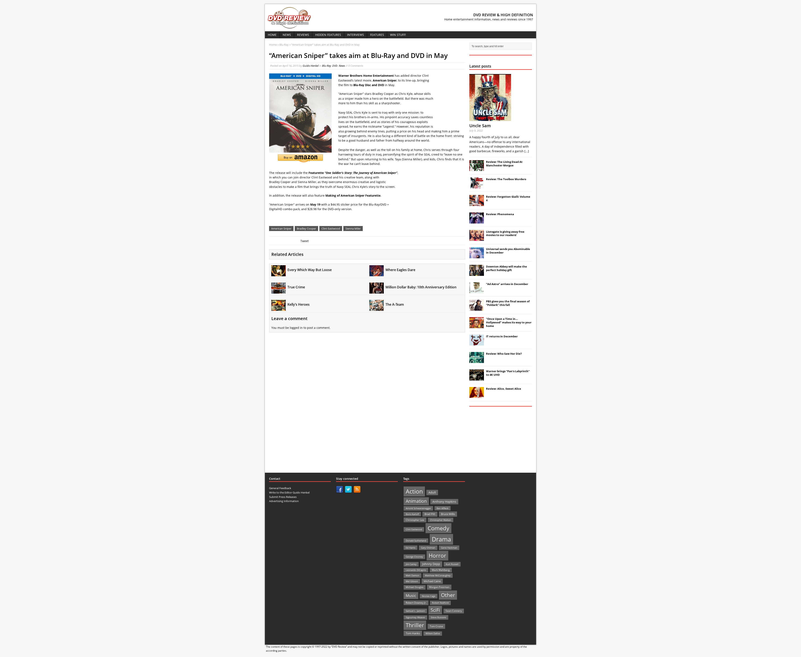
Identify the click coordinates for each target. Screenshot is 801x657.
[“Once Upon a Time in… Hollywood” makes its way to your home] (476, 326)
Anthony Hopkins (444, 502)
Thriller (415, 625)
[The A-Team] (376, 308)
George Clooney (414, 556)
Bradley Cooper (306, 228)
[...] (526, 151)
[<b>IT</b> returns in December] (476, 343)
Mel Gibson (412, 581)
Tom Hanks (413, 633)
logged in (296, 328)
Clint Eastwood (330, 228)
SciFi (435, 610)
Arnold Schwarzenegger (418, 508)
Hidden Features (328, 35)
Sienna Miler (353, 228)
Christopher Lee (415, 519)
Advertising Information (284, 501)
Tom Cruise (436, 626)
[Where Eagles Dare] (376, 274)
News (287, 35)
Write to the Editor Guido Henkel (289, 492)
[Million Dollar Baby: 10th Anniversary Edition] (376, 291)
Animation (416, 501)
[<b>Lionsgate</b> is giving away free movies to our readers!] (476, 238)
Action (414, 491)
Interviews (355, 35)
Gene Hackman (449, 547)
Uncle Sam (480, 125)
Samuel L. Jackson (415, 610)
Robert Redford (440, 602)
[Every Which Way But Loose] (278, 274)
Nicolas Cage (428, 596)
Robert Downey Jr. (416, 602)
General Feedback (280, 488)
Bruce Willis (448, 514)
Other (448, 595)
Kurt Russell (452, 564)
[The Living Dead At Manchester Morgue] (476, 169)
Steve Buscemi (438, 617)
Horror (437, 555)
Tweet (304, 241)
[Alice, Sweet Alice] (476, 396)
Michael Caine (432, 581)
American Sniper (281, 228)
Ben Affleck (442, 508)
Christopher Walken (440, 519)
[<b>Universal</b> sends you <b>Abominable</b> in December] (476, 256)
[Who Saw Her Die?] (476, 361)
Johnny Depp (431, 564)
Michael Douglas (414, 587)
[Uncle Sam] (490, 119)
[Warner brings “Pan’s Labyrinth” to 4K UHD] (476, 378)
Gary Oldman (428, 547)
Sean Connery (454, 610)
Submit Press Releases (283, 497)
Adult (432, 492)
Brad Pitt (429, 514)
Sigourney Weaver (415, 617)
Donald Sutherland (416, 540)
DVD (335, 66)
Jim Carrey (411, 564)
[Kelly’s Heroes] (278, 308)
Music (411, 595)
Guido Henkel (311, 66)
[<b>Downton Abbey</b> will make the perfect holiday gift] (476, 273)
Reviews (303, 35)
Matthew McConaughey (438, 575)
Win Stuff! (398, 35)
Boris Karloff (412, 514)
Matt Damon (412, 575)
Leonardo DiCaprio (416, 570)
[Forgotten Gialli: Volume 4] (476, 204)
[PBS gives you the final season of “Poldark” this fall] (476, 308)
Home (272, 35)
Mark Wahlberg (441, 570)
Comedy (438, 528)
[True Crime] (278, 291)
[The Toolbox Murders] (476, 186)
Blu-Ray (326, 66)
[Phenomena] (476, 221)
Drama (441, 539)
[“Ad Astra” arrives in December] (476, 291)
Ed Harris (410, 547)
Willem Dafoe (433, 633)
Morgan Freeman (439, 587)
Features (377, 35)
